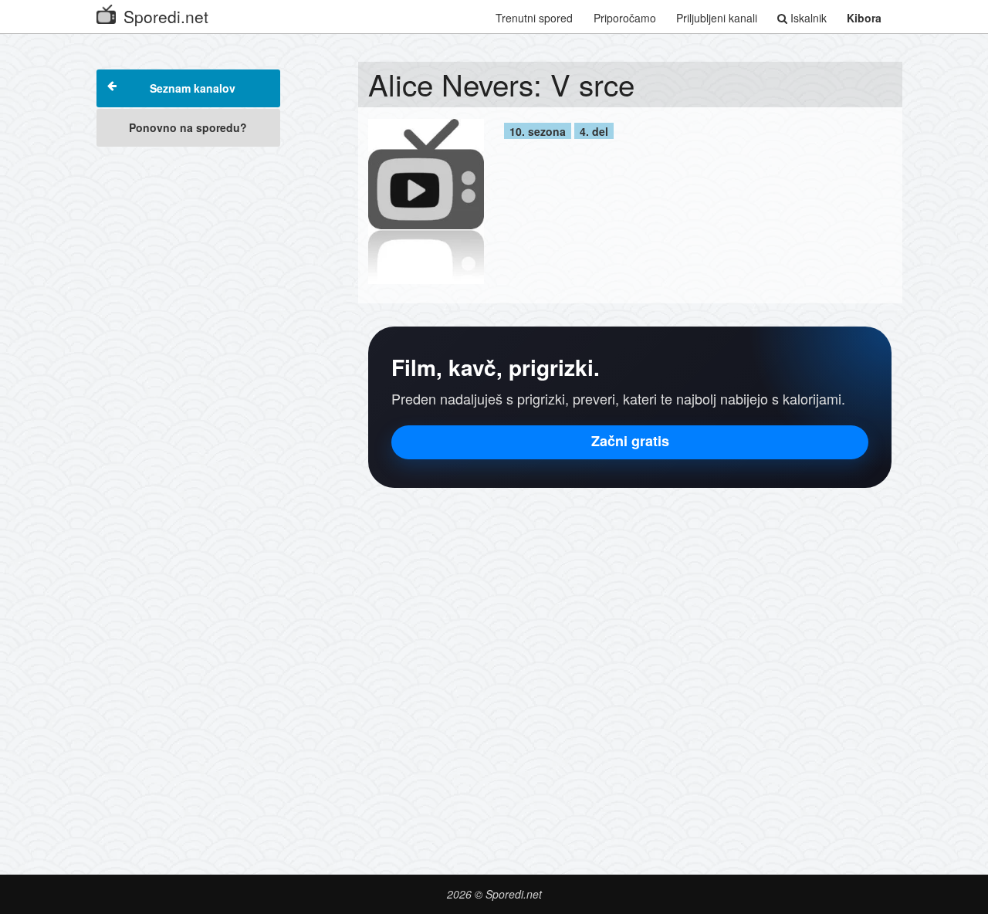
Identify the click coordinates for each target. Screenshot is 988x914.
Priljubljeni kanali (716, 17)
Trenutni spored (534, 17)
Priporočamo (625, 17)
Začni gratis (630, 441)
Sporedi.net (166, 16)
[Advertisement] (188, 387)
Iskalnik (807, 17)
